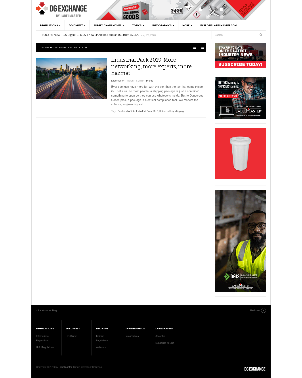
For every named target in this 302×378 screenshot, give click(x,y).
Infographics (162, 25)
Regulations (49, 25)
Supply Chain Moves (107, 25)
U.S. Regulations (45, 347)
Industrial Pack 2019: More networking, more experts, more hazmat (151, 66)
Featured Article (126, 111)
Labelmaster (117, 80)
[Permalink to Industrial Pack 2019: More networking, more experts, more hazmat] (71, 78)
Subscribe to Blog (164, 342)
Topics (136, 25)
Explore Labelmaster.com (218, 25)
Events (149, 80)
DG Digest (76, 25)
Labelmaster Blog (61, 10)
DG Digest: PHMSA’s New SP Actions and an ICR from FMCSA (101, 35)
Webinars (101, 347)
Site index (255, 310)
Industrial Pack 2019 (147, 111)
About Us (160, 336)
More (185, 25)
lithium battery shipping (171, 111)
